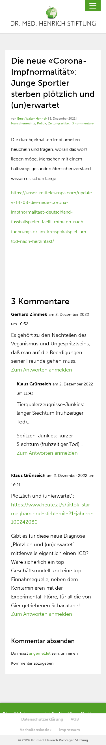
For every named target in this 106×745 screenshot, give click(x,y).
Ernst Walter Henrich (32, 118)
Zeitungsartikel (59, 123)
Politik (41, 123)
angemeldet (40, 653)
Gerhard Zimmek (29, 314)
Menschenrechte (23, 123)
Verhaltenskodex (35, 729)
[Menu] (93, 5)
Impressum (69, 729)
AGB (75, 719)
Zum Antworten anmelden (41, 370)
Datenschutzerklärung (42, 719)
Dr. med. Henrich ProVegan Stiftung (59, 740)
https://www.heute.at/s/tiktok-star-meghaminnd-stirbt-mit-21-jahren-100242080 (52, 513)
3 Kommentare (83, 123)
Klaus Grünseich (34, 384)
